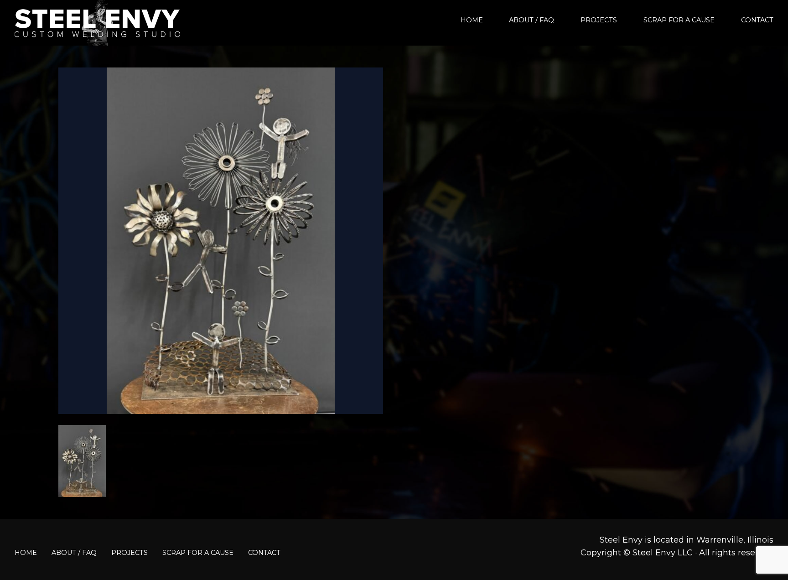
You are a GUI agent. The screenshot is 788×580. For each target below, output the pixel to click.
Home (472, 20)
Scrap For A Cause (679, 20)
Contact (757, 20)
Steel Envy (98, 23)
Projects (599, 20)
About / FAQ (531, 20)
